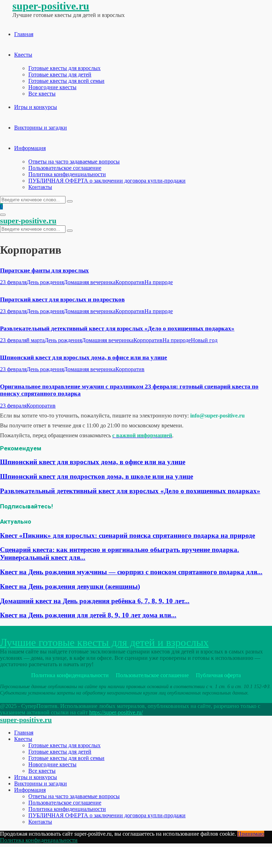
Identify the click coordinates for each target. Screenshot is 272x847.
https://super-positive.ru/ (116, 712)
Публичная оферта (218, 675)
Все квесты (42, 94)
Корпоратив (129, 282)
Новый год (204, 340)
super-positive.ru (50, 6)
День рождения (45, 282)
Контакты (40, 187)
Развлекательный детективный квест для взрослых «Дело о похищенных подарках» (117, 328)
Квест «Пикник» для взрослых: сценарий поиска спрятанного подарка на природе (127, 535)
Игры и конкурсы (35, 107)
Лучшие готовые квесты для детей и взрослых (104, 642)
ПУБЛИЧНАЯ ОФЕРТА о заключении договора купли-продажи (107, 181)
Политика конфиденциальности (67, 174)
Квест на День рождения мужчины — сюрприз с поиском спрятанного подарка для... (131, 572)
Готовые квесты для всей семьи (66, 81)
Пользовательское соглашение (64, 168)
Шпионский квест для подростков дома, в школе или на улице (96, 476)
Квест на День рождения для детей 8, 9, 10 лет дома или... (88, 615)
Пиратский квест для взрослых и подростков (62, 299)
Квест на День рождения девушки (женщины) (70, 586)
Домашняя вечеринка (89, 282)
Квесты (23, 55)
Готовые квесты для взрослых (64, 68)
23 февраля (13, 282)
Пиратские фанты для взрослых (44, 270)
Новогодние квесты (52, 87)
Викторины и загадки (40, 128)
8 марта (36, 340)
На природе (158, 282)
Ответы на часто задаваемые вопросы (74, 162)
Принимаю (250, 834)
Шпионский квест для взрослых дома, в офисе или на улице (83, 357)
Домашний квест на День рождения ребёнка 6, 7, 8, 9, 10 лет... (94, 601)
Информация (30, 148)
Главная (23, 34)
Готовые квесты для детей (59, 74)
